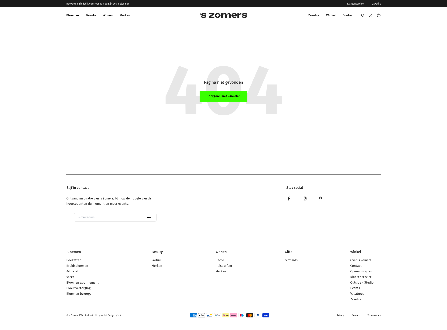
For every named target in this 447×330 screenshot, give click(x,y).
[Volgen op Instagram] (304, 198)
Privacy (340, 315)
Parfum (157, 260)
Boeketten (73, 260)
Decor (219, 260)
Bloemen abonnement (82, 282)
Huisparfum (223, 265)
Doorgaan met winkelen (223, 96)
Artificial (72, 271)
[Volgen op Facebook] (288, 198)
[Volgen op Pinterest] (320, 198)
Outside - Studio (362, 282)
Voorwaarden (374, 315)
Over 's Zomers (360, 260)
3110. (120, 315)
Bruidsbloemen (77, 265)
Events (355, 288)
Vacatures (357, 293)
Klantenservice (355, 4)
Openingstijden (361, 271)
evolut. (104, 315)
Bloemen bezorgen (79, 293)
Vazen (70, 277)
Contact (356, 265)
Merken (157, 265)
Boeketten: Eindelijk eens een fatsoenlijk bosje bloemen (97, 4)
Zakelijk (376, 4)
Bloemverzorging (78, 288)
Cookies (356, 315)
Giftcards (291, 260)
